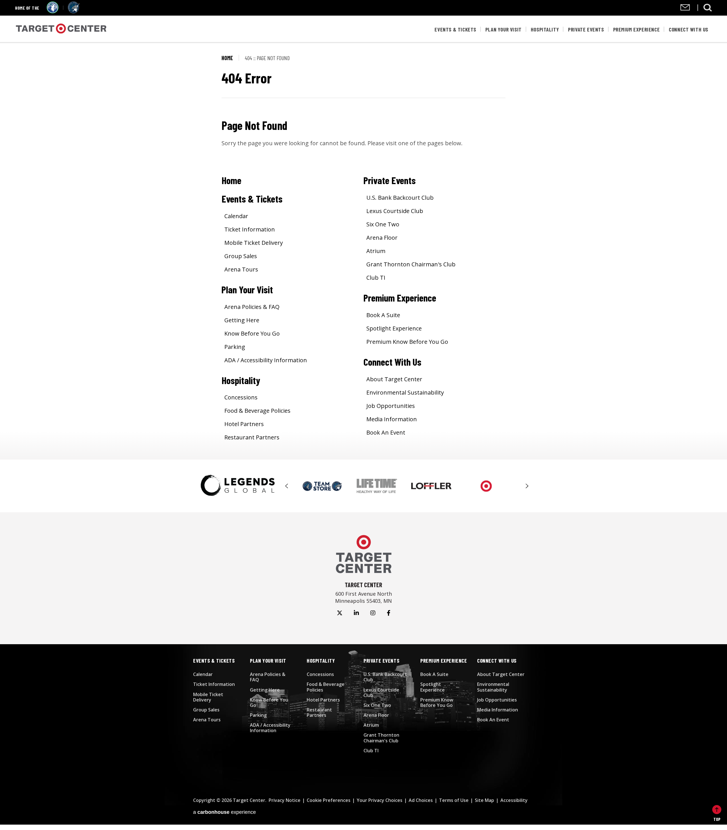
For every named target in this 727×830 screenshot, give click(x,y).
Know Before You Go (252, 333)
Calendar (236, 216)
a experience (224, 812)
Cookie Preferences (328, 800)
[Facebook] (388, 613)
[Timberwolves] (53, 11)
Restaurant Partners (251, 437)
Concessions (241, 397)
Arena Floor (382, 237)
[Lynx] (74, 11)
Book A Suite (383, 315)
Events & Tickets (455, 29)
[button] (286, 486)
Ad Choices (421, 800)
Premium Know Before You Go (407, 342)
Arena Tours (241, 269)
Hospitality (545, 29)
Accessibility (514, 800)
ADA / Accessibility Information (265, 360)
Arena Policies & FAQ (251, 307)
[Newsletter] (685, 8)
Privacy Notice (284, 800)
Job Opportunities (390, 406)
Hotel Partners (244, 424)
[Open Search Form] (707, 7)
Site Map (484, 800)
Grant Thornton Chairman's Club (411, 264)
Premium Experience (636, 29)
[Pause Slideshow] (523, 481)
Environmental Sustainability (405, 392)
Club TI (375, 277)
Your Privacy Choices (379, 800)
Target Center (61, 29)
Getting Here (241, 320)
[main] (363, 251)
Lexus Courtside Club (394, 211)
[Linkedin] (356, 613)
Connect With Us (688, 29)
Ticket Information (249, 229)
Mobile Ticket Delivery (253, 243)
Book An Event (385, 432)
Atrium (375, 251)
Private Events (586, 29)
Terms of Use (454, 800)
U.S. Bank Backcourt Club (400, 197)
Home (227, 57)
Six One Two (382, 224)
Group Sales (240, 256)
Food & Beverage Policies (257, 410)
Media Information (391, 419)
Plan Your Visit (503, 29)
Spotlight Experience (394, 328)
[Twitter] (339, 613)
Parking (234, 347)
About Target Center (394, 379)
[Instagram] (372, 613)
